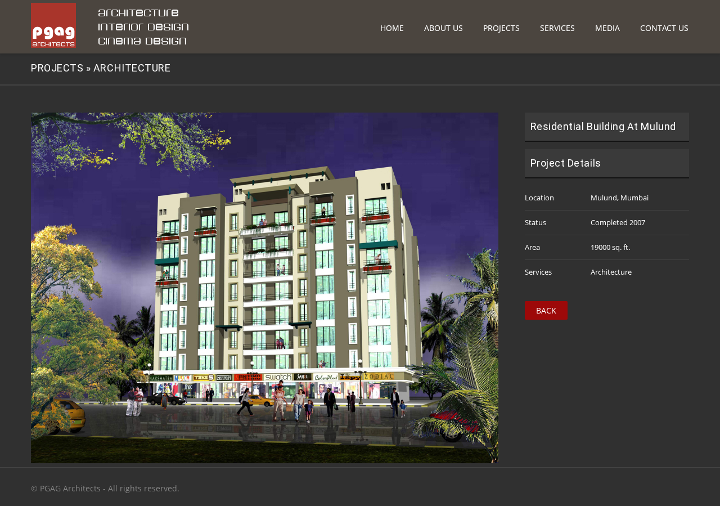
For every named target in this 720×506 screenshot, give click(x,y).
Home (392, 28)
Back (546, 310)
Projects (501, 28)
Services (557, 28)
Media (607, 28)
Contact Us (664, 28)
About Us (443, 28)
